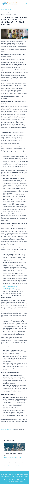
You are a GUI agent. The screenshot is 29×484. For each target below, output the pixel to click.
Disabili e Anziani (7, 457)
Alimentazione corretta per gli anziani (14, 463)
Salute (20, 457)
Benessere (6, 465)
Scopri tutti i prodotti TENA (7, 429)
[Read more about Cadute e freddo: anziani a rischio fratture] (14, 447)
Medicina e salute (14, 457)
